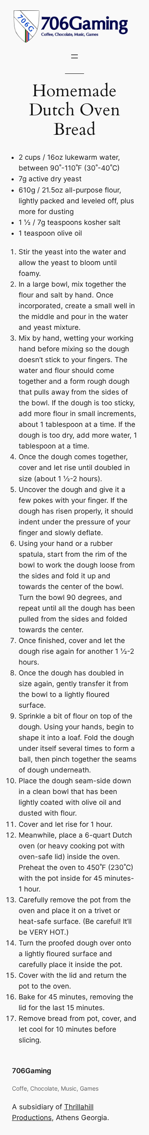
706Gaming (31, 1071)
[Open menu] (74, 56)
